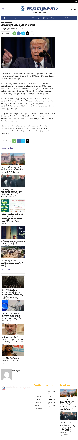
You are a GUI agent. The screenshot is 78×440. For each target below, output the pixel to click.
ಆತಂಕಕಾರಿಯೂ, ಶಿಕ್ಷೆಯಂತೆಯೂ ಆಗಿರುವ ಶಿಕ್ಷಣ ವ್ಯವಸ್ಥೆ (13, 242)
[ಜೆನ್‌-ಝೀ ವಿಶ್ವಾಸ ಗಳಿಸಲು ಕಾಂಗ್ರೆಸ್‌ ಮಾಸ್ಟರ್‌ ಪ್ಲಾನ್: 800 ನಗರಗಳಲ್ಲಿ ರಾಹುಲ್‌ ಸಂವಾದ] (13, 329)
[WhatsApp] (14, 33)
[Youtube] (75, 10)
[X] (71, 10)
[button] (13, 9)
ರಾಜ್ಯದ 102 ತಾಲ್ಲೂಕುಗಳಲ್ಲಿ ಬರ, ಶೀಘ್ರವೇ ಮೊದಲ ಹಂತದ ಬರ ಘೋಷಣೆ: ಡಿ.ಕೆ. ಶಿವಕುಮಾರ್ (13, 169)
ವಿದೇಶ (10, 22)
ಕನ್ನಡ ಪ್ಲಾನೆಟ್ (6, 29)
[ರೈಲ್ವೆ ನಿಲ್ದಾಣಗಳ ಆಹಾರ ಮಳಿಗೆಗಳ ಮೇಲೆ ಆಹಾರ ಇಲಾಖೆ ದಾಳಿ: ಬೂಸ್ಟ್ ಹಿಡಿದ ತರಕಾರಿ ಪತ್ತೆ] (13, 305)
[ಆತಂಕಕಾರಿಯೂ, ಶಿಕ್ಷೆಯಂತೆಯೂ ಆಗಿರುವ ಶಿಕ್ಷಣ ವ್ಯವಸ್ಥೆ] (13, 232)
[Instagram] (5, 393)
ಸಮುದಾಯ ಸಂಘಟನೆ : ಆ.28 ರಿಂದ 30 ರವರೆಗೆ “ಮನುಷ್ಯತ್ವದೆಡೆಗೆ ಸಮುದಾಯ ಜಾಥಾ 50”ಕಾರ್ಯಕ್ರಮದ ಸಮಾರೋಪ (12, 219)
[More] (32, 33)
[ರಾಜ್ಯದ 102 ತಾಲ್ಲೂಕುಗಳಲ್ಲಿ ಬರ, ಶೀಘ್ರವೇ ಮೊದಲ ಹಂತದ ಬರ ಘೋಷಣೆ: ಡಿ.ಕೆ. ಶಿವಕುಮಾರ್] (13, 159)
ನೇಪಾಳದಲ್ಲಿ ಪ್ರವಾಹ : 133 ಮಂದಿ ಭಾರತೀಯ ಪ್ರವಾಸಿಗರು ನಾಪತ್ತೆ (12, 263)
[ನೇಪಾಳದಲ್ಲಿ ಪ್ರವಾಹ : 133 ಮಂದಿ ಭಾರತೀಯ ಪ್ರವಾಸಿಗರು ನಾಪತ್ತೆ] (13, 252)
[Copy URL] (27, 33)
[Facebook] (68, 10)
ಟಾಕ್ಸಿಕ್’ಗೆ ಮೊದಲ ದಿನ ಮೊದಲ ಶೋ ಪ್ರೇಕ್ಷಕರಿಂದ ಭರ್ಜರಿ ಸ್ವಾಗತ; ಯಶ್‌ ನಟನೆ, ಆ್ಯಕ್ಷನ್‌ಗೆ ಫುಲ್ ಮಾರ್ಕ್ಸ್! (12, 293)
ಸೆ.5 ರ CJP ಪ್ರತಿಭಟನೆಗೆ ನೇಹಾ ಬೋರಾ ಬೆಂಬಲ (11, 359)
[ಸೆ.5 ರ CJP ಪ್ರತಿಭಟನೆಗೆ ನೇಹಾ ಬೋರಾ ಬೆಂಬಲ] (13, 350)
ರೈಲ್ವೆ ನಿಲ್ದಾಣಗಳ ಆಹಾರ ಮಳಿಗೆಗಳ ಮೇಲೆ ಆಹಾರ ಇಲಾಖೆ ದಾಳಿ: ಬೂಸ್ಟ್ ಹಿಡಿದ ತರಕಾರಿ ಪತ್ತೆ (12, 317)
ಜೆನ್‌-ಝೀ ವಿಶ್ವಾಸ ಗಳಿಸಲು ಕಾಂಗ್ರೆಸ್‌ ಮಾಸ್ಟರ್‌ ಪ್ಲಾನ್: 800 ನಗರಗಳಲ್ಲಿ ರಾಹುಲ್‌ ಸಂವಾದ (13, 339)
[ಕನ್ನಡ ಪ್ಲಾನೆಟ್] (6, 374)
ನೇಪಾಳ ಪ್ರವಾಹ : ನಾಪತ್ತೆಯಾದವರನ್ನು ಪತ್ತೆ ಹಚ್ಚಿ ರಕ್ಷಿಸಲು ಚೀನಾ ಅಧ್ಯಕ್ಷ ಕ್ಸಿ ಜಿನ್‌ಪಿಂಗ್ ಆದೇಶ (11, 193)
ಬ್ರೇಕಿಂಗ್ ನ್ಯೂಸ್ (4, 22)
